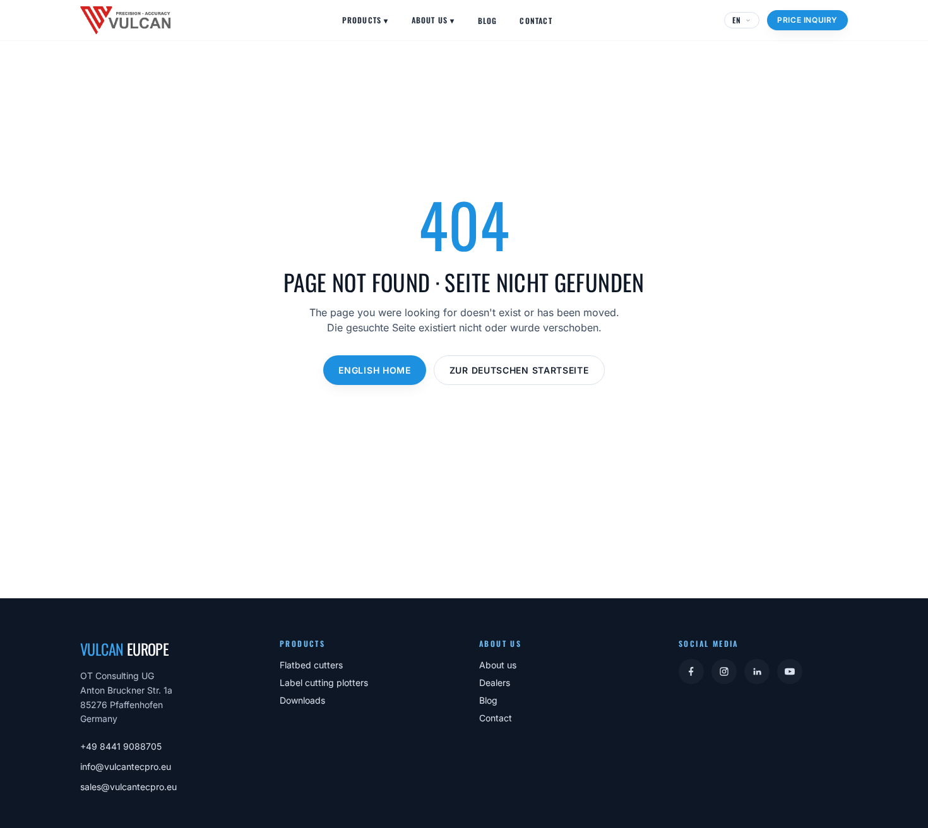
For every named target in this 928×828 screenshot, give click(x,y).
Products (365, 20)
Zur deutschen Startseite (519, 370)
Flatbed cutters (311, 664)
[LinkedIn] (757, 671)
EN (736, 20)
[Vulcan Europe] (125, 20)
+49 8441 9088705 (121, 746)
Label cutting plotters (324, 682)
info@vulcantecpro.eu (125, 766)
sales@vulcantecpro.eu (128, 786)
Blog (487, 20)
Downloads (302, 700)
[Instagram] (724, 671)
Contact (536, 20)
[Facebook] (691, 671)
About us (433, 20)
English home (374, 370)
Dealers (494, 682)
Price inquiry (807, 20)
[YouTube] (789, 671)
